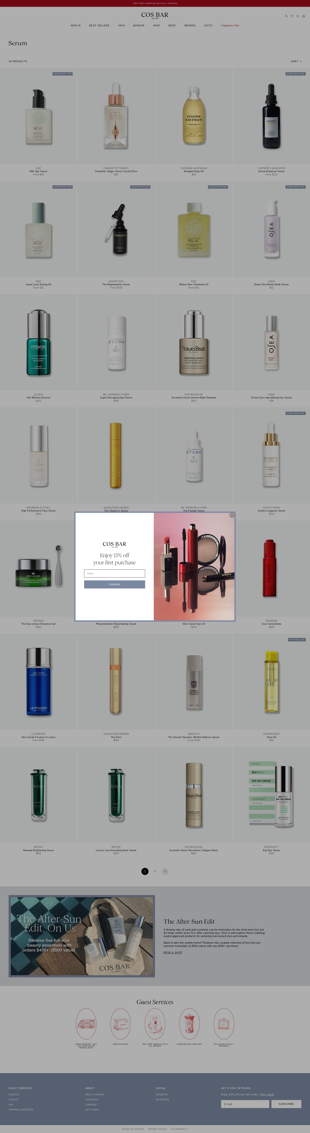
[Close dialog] (232, 515)
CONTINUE (114, 584)
